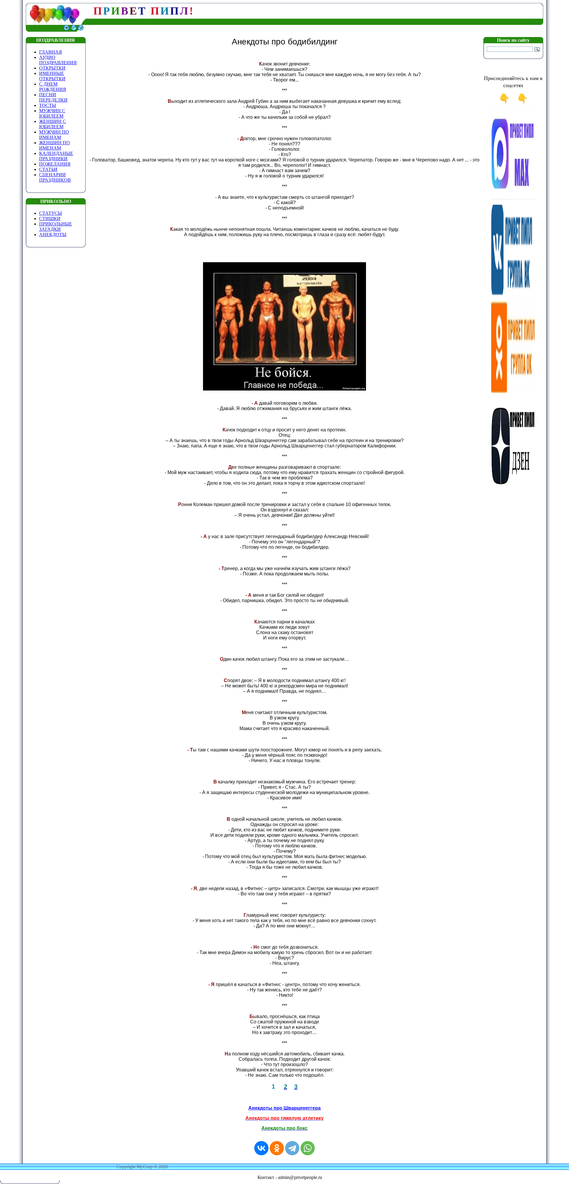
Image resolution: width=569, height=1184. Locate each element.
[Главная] (66, 30)
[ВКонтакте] (261, 1148)
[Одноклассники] (277, 1148)
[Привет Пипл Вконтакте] (513, 294)
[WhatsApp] (308, 1148)
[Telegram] (292, 1148)
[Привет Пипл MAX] (513, 198)
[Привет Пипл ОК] (513, 390)
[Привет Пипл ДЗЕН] (513, 487)
